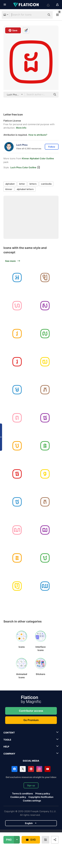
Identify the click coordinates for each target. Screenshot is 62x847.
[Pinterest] (31, 769)
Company (9, 753)
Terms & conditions (22, 793)
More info (21, 127)
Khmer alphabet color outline (38, 158)
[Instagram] (39, 769)
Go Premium (31, 720)
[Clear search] (41, 15)
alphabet (10, 183)
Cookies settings (32, 800)
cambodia (46, 183)
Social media (31, 760)
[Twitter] (23, 769)
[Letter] (17, 277)
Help (6, 746)
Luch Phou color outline (23, 167)
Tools (7, 739)
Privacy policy (42, 793)
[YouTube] (47, 769)
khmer (8, 189)
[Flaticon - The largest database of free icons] (26, 5)
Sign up (31, 785)
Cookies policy (18, 797)
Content (9, 732)
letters (33, 183)
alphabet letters (25, 189)
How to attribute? (37, 134)
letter (22, 183)
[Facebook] (14, 769)
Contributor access (31, 710)
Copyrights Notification (40, 797)
